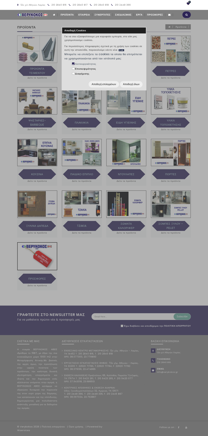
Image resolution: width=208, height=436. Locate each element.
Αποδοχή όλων (131, 84)
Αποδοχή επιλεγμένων (104, 84)
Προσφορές (155, 14)
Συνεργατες (103, 14)
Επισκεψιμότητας (85, 68)
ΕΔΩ (121, 50)
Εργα (139, 14)
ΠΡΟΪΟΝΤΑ (67, 14)
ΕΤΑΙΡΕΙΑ (84, 14)
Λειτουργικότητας (85, 64)
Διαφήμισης (82, 73)
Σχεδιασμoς (123, 14)
